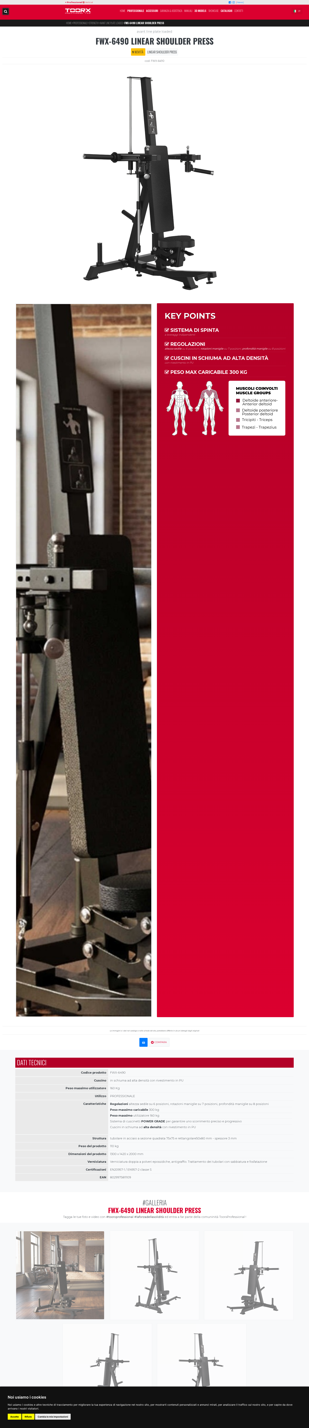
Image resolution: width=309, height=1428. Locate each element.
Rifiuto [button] (28, 1416)
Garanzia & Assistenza (171, 11)
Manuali (188, 11)
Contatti (238, 11)
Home (122, 11)
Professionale (135, 11)
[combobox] (297, 11)
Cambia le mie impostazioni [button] (53, 1416)
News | (240, 2)
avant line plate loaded (154, 31)
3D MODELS (200, 11)
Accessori (152, 11)
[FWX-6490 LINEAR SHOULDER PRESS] (154, 182)
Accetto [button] (14, 1416)
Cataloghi (226, 11)
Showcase (213, 11)
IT (299, 11)
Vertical (88, 2)
